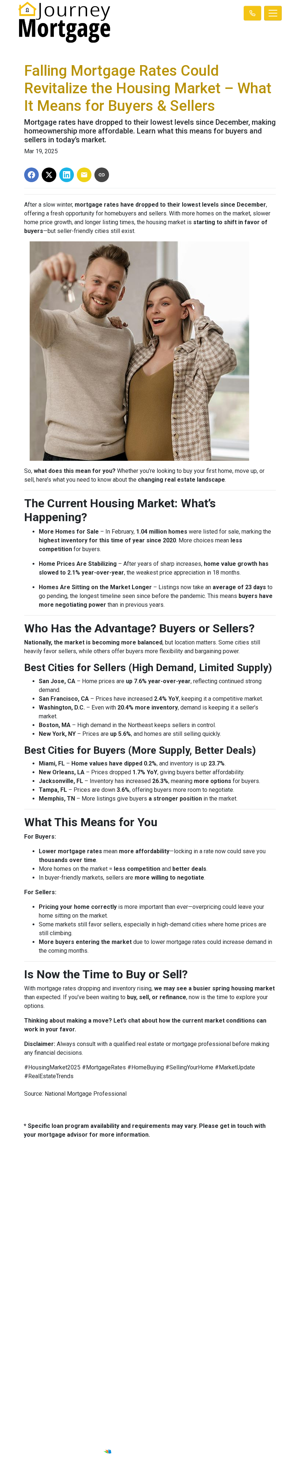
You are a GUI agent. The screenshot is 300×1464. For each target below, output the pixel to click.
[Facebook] (146, 1438)
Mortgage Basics (216, 1331)
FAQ (216, 1349)
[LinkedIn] (156, 1438)
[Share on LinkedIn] (66, 175)
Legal (84, 1313)
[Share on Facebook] (31, 175)
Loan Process (216, 1322)
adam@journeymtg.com (216, 1225)
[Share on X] (49, 175)
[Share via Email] (84, 175)
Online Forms (216, 1340)
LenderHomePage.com (170, 1451)
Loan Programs (216, 1313)
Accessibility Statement (84, 1331)
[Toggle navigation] (273, 13)
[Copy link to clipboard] (101, 175)
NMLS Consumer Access (84, 1257)
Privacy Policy (84, 1322)
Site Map (84, 1340)
